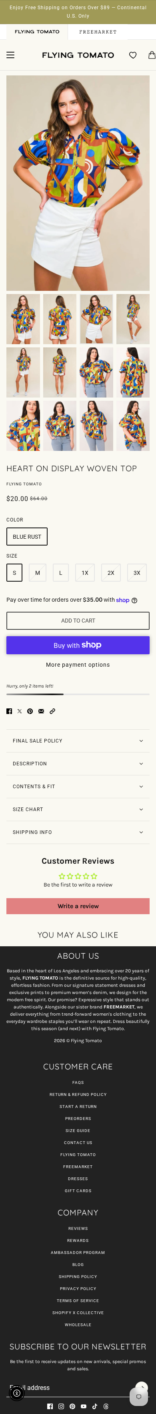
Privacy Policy (78, 1288)
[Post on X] (19, 711)
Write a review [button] (78, 906)
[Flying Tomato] (78, 55)
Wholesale (78, 1325)
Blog (78, 1264)
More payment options (78, 664)
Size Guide (78, 1130)
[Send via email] (41, 711)
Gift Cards (78, 1191)
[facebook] (50, 1406)
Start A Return (78, 1106)
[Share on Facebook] (9, 711)
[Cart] (152, 55)
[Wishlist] (133, 55)
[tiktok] (94, 1406)
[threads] (106, 1406)
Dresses (78, 1179)
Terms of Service (78, 1300)
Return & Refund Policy (78, 1094)
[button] (52, 711)
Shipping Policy (78, 1276)
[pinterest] (72, 1406)
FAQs (78, 1082)
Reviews (78, 1228)
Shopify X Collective (78, 1313)
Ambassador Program (78, 1252)
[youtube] (83, 1406)
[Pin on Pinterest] (30, 711)
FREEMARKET (78, 1166)
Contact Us (78, 1142)
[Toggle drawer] (10, 55)
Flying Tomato (24, 484)
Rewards (78, 1240)
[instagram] (61, 1406)
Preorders (78, 1118)
